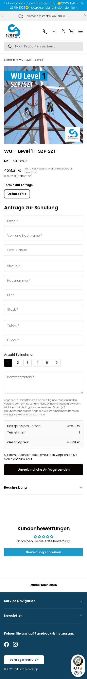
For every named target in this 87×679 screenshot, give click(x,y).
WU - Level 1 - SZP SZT (32, 60)
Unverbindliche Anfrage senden (44, 469)
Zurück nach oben (43, 585)
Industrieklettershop (26, 669)
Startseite (9, 60)
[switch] (78, 673)
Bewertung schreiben (43, 552)
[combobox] (43, 46)
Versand (42, 168)
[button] (71, 31)
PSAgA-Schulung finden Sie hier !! (53, 8)
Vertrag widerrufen (24, 660)
